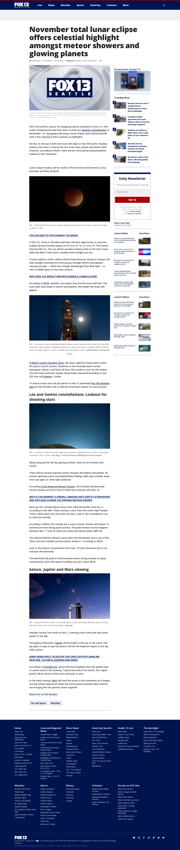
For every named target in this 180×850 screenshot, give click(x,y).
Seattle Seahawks (47, 789)
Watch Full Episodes (151, 734)
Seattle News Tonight (49, 734)
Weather (55, 703)
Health (68, 758)
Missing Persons (150, 743)
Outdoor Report (98, 758)
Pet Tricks (96, 740)
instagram (139, 838)
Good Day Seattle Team (101, 734)
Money (70, 785)
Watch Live (96, 731)
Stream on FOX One (128, 785)
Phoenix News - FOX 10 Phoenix (49, 777)
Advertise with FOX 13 (23, 763)
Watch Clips (122, 731)
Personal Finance (73, 789)
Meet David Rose (150, 737)
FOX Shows (19, 751)
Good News (71, 767)
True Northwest (98, 749)
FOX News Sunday (73, 772)
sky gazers (52, 133)
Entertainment (71, 746)
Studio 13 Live (125, 728)
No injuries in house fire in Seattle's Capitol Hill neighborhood (124, 262)
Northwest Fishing (47, 824)
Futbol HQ (44, 821)
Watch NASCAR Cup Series (128, 800)
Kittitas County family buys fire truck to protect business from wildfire (125, 240)
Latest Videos (121, 296)
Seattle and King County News (49, 738)
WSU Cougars (45, 809)
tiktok (149, 838)
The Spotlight (151, 728)
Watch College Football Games (127, 793)
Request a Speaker (22, 760)
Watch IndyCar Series (126, 803)
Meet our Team (21, 742)
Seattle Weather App (23, 795)
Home (18, 728)
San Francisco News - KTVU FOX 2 (49, 767)
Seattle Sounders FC (48, 795)
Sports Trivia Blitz (47, 818)
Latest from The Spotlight (154, 731)
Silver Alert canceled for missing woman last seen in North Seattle (124, 251)
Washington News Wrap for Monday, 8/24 (124, 347)
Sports (44, 785)
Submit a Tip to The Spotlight (151, 750)
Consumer (70, 755)
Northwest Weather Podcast (100, 798)
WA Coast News (46, 763)
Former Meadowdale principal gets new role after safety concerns (125, 273)
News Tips (19, 731)
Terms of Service (134, 213)
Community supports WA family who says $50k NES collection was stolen (123, 284)
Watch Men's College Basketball (126, 807)
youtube (134, 838)
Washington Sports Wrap (50, 812)
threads (154, 838)
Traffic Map (19, 792)
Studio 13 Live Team (126, 734)
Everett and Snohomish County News (49, 748)
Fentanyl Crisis (149, 746)
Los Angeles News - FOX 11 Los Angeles (50, 772)
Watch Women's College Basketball (127, 812)
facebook (144, 838)
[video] (144, 304)
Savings (69, 801)
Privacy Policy (135, 211)
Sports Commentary (48, 815)
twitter (159, 838)
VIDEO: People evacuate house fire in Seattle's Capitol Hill (125, 326)
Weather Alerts (20, 798)
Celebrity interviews (125, 749)
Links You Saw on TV (23, 745)
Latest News (121, 233)
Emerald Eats (123, 740)
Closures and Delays (23, 801)
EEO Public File (20, 772)
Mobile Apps (19, 734)
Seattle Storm (45, 798)
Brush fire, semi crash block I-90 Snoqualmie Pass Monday (138, 159)
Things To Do (97, 746)
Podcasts (97, 785)
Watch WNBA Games (126, 816)
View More (144, 233)
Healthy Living (71, 761)
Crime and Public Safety (153, 740)
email (163, 838)
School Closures (98, 755)
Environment (71, 764)
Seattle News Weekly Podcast (100, 790)
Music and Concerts (74, 752)
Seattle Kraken (46, 801)
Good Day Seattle (101, 728)
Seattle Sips (122, 743)
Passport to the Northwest (128, 746)
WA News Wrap (72, 734)
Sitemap (69, 775)
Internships (19, 757)
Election (69, 743)
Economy (70, 798)
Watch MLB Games (125, 797)
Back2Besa (96, 766)
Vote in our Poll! (122, 223)
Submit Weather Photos (101, 752)
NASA (46, 283)
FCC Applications (21, 775)
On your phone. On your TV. (127, 69)
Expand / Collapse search (163, 5)
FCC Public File (20, 769)
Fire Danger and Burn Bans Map (25, 810)
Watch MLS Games (125, 819)
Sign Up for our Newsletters (21, 738)
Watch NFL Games (125, 789)
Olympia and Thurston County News (49, 754)
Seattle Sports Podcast (101, 794)
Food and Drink (72, 749)
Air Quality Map (21, 803)
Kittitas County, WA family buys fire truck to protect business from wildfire (124, 304)
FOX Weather (47, 61)
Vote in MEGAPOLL (99, 737)
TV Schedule (19, 748)
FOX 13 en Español (73, 769)
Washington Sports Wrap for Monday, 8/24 (125, 336)
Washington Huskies (48, 806)
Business (69, 795)
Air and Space (59, 61)
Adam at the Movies (100, 743)
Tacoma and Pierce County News (51, 743)
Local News (70, 731)
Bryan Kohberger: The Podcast (100, 803)
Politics (69, 740)
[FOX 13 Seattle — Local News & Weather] (23, 5)
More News (72, 728)
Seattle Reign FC (46, 803)
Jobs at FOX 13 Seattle (23, 754)
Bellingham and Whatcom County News (50, 759)
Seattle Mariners (46, 792)
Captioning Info (21, 766)
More (126, 5)
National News (72, 737)
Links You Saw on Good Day (101, 762)
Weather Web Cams (22, 789)
